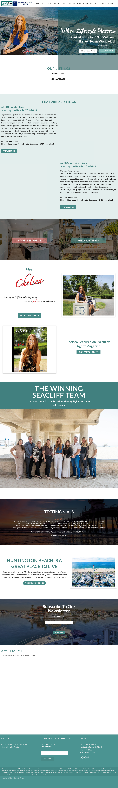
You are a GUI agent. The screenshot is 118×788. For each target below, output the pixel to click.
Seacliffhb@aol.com (87, 756)
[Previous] (4, 522)
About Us (44, 3)
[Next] (113, 522)
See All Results (58, 79)
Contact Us (111, 3)
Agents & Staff (55, 3)
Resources (76, 3)
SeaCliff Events (99, 3)
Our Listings (65, 3)
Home (38, 3)
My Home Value (87, 3)
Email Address (59, 620)
